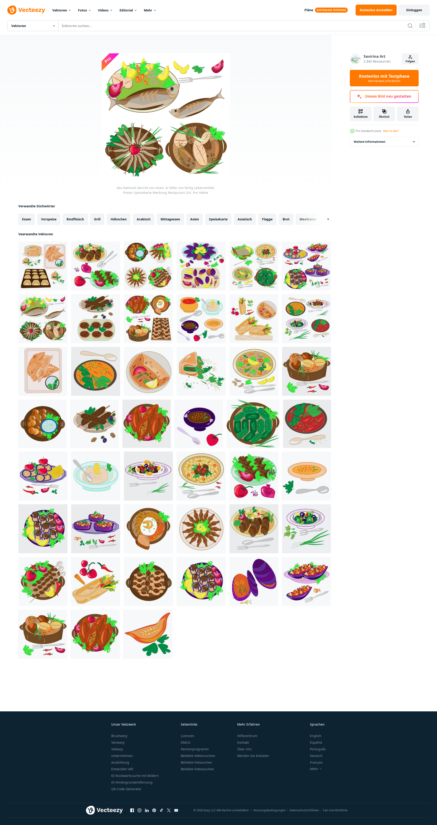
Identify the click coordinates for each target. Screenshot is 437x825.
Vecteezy (118, 742)
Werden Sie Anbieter (253, 756)
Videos (103, 10)
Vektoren (59, 10)
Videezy (117, 749)
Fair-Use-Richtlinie (335, 810)
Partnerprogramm (195, 749)
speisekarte (218, 219)
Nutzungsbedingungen (269, 810)
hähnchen (119, 219)
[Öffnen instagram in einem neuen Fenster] (139, 810)
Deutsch (316, 756)
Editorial (126, 10)
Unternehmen (122, 756)
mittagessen (170, 219)
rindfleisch (75, 219)
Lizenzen (187, 736)
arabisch (143, 219)
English (315, 736)
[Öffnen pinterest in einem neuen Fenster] (154, 810)
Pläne (308, 10)
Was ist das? (391, 131)
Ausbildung (120, 762)
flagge (267, 219)
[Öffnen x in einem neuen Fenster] (169, 810)
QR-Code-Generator (126, 789)
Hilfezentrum (247, 736)
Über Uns (244, 749)
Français (316, 762)
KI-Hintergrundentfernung (132, 782)
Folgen (410, 61)
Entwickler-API (122, 769)
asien (194, 219)
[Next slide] (324, 219)
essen (26, 219)
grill (97, 219)
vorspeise (48, 219)
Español (316, 742)
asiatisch (245, 219)
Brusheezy (119, 736)
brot (286, 219)
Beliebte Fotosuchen (196, 762)
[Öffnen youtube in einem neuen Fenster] (176, 810)
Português (318, 749)
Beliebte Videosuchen (197, 769)
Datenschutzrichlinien (304, 810)
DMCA (185, 742)
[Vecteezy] (26, 10)
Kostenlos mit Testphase (384, 78)
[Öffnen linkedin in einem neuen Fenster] (147, 810)
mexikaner (308, 219)
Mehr (148, 10)
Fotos (82, 10)
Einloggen (414, 10)
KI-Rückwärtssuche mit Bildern (135, 775)
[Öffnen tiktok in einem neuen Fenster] (161, 810)
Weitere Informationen (369, 142)
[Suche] (410, 25)
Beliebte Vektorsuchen (198, 756)
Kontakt (243, 742)
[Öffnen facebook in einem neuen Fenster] (132, 810)
